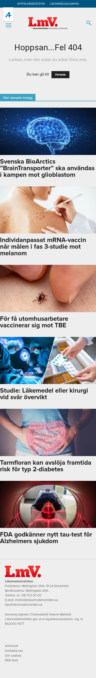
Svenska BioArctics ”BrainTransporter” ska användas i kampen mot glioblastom (47, 168)
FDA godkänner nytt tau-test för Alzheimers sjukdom (46, 538)
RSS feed (11, 660)
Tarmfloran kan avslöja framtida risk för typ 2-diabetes (45, 466)
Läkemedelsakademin (64, 3)
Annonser (11, 646)
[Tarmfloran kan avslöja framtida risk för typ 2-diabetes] (48, 432)
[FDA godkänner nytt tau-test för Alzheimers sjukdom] (48, 504)
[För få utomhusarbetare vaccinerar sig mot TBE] (48, 288)
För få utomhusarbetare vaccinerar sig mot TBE (34, 322)
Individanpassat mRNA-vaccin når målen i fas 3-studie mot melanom (43, 246)
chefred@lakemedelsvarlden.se (36, 600)
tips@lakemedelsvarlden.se (23, 605)
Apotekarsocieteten (31, 3)
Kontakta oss (14, 651)
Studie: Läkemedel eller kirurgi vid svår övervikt (44, 394)
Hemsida (60, 74)
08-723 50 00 (31, 595)
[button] (8, 25)
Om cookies (13, 656)
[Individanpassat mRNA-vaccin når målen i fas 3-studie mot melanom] (48, 210)
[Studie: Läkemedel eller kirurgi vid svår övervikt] (48, 360)
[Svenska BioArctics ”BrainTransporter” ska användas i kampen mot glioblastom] (48, 131)
